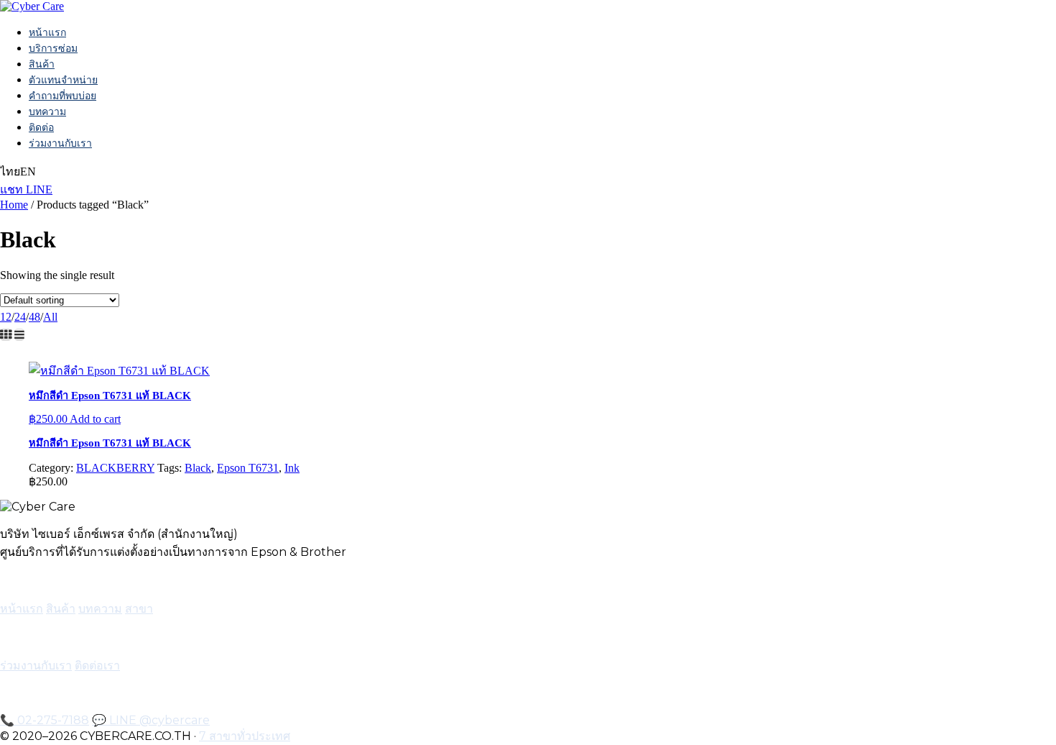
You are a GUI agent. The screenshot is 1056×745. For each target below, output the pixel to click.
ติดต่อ (41, 127)
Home (14, 204)
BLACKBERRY (115, 468)
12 (5, 317)
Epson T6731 (248, 468)
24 (20, 317)
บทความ (47, 111)
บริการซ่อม (53, 48)
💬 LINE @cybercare (151, 720)
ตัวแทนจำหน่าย (63, 79)
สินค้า (42, 64)
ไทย (10, 171)
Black (198, 468)
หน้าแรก (47, 32)
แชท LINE (26, 189)
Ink (292, 468)
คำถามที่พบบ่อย (62, 95)
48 (34, 317)
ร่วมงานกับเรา (60, 143)
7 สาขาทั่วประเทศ (244, 736)
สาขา (139, 609)
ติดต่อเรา (97, 665)
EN (28, 171)
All (50, 317)
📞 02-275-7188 (44, 720)
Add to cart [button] (95, 419)
